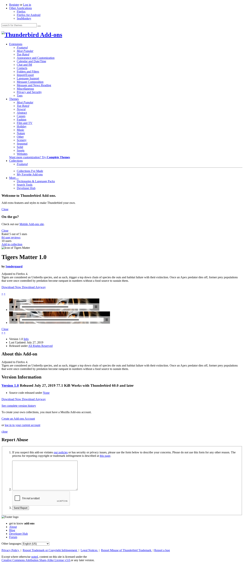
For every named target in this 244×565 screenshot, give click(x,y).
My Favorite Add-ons (30, 174)
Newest (21, 109)
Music (20, 129)
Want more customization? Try (39, 157)
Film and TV (24, 123)
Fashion (21, 119)
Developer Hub (26, 188)
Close (5, 209)
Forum (13, 537)
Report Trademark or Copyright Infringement (50, 550)
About (13, 526)
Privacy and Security (29, 92)
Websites (22, 153)
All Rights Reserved (40, 345)
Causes (21, 116)
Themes (14, 99)
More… (14, 177)
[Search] (39, 26)
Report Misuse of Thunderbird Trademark (126, 550)
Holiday (21, 126)
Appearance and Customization (36, 57)
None (46, 392)
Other (20, 136)
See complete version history (19, 405)
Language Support (28, 78)
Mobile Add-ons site (31, 224)
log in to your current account (22, 425)
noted (34, 556)
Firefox (21, 11)
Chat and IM (24, 64)
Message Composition (30, 81)
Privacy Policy (11, 550)
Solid (20, 147)
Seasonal (22, 143)
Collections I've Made (30, 171)
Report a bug (162, 550)
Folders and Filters (28, 71)
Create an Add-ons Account (18, 418)
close (5, 431)
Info (26, 339)
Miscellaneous (25, 88)
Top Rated (23, 54)
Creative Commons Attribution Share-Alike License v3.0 (36, 560)
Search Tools (24, 184)
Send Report (20, 508)
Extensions (15, 44)
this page (105, 455)
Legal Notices (89, 550)
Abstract (22, 112)
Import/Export (25, 75)
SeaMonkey (24, 18)
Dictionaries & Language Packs (36, 181)
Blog (12, 530)
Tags (19, 95)
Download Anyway (34, 287)
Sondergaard (14, 266)
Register (14, 4)
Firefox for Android (28, 15)
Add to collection (12, 244)
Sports (20, 150)
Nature (21, 133)
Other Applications (20, 8)
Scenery (21, 140)
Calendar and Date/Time (31, 61)
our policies (61, 452)
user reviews (11, 237)
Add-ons (50, 34)
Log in (27, 4)
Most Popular (25, 51)
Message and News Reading (34, 85)
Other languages (11, 543)
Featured (22, 47)
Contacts (22, 68)
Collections (16, 160)
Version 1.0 (10, 385)
